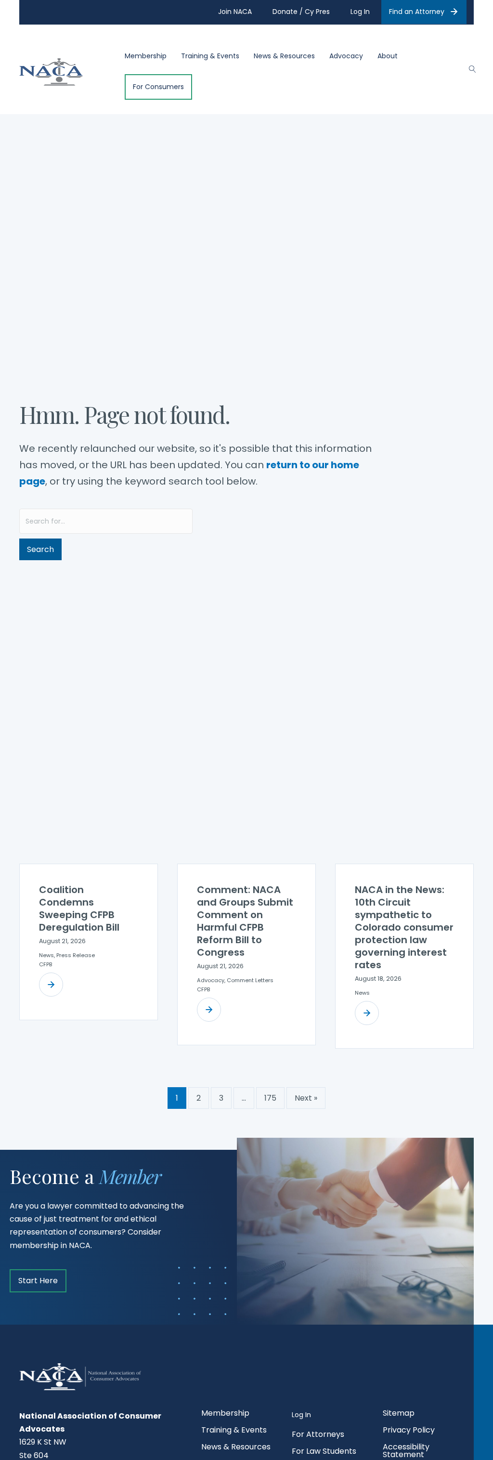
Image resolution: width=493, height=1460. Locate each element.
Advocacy (346, 56)
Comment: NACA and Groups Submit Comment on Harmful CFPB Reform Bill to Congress (245, 921)
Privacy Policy (409, 1430)
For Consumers (158, 87)
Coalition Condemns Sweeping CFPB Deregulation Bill (79, 908)
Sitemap (399, 1414)
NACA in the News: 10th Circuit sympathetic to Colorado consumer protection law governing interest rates (404, 927)
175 (270, 1098)
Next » (306, 1098)
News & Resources (284, 56)
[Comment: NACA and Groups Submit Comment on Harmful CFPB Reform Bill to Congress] (209, 1010)
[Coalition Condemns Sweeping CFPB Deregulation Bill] (51, 985)
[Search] (468, 68)
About (387, 56)
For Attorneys (318, 1435)
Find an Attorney (416, 11)
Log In (301, 1415)
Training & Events (210, 56)
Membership (146, 56)
